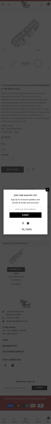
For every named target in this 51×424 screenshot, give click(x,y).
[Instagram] (28, 223)
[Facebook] (23, 223)
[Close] (47, 189)
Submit (25, 215)
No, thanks (27, 229)
